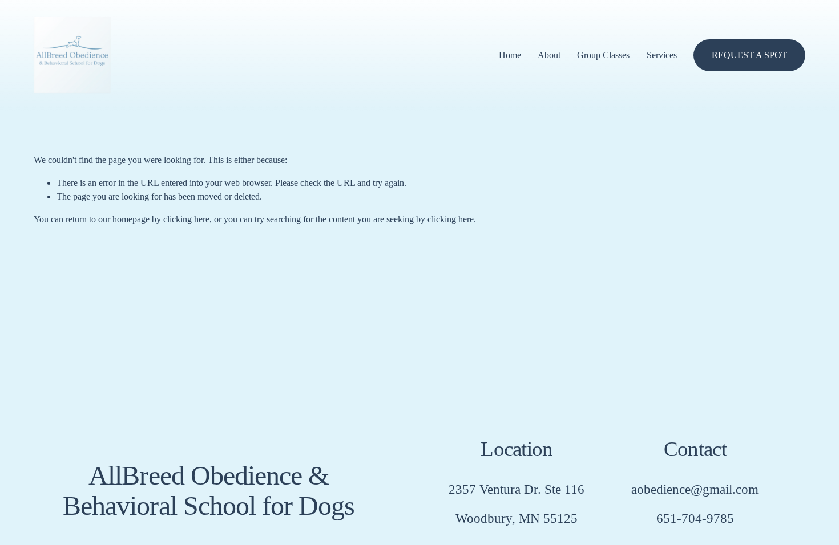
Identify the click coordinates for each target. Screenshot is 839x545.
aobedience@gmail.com (695, 489)
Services (662, 55)
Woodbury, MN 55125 (516, 518)
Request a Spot (749, 55)
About (549, 55)
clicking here (186, 219)
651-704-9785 (695, 518)
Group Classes (603, 55)
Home (510, 55)
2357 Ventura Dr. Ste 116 (516, 489)
